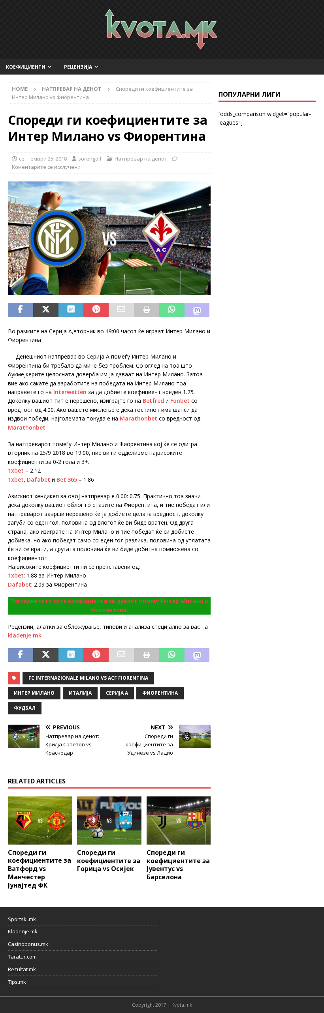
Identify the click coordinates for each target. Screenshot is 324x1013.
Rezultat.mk (22, 969)
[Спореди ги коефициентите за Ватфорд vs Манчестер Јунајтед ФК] (40, 820)
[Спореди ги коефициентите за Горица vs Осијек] (109, 820)
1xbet (16, 470)
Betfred (153, 400)
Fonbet (180, 400)
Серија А (117, 693)
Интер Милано (34, 693)
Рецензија (78, 67)
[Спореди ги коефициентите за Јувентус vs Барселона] (179, 820)
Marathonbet (138, 418)
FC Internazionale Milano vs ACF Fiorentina (88, 678)
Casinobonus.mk (28, 944)
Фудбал (25, 708)
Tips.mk (17, 981)
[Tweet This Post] (45, 310)
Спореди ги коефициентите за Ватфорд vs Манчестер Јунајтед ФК (39, 869)
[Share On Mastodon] (197, 310)
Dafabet (38, 479)
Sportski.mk (22, 919)
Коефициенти (25, 67)
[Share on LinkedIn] (71, 310)
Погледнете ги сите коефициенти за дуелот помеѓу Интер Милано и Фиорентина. (109, 605)
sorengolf (90, 158)
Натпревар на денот (141, 158)
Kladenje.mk (23, 931)
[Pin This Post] (96, 310)
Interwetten (70, 392)
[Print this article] (146, 310)
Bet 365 (67, 479)
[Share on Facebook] (20, 310)
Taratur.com (22, 956)
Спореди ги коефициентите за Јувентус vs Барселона (178, 864)
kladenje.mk (24, 635)
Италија (80, 693)
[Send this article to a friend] (121, 310)
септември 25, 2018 (43, 158)
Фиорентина (160, 693)
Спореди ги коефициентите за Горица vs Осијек (108, 860)
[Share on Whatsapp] (172, 310)
